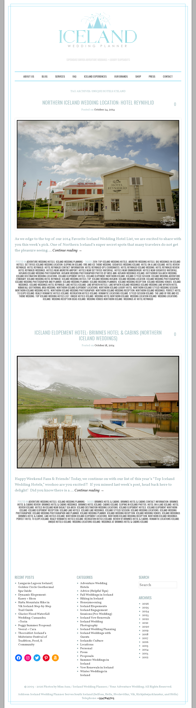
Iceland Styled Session (138, 276)
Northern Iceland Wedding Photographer (73, 290)
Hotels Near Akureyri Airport (62, 270)
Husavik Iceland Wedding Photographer (39, 273)
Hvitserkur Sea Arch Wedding (161, 273)
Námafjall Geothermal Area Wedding (37, 287)
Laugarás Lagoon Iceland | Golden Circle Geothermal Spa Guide (36, 587)
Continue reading (67, 250)
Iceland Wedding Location (132, 279)
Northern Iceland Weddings (150, 290)
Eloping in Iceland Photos (132, 504)
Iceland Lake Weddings (92, 510)
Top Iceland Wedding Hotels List (52, 296)
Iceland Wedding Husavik (105, 279)
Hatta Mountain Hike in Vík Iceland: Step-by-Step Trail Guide (34, 606)
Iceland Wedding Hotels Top (76, 279)
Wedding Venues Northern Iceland (104, 299)
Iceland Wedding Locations (145, 510)
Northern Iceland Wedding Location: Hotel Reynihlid (98, 102)
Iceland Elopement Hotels (71, 276)
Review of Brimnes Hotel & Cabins (130, 519)
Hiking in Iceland (91, 599)
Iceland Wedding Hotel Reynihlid (44, 279)
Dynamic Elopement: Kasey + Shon (32, 597)
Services (60, 76)
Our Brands (121, 76)
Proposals (87, 656)
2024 (145, 612)
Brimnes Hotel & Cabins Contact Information (144, 501)
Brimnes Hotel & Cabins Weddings (59, 504)
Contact (168, 76)
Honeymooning (90, 603)
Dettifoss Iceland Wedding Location (44, 264)
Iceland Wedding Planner (76, 282)
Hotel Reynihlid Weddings (31, 270)
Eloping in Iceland (73, 264)
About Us (28, 76)
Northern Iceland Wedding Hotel (32, 290)
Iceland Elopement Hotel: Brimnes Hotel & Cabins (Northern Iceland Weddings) (98, 335)
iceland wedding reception (132, 282)
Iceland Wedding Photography (91, 624)
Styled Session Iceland (141, 293)
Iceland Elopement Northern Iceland (106, 276)
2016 (145, 642)
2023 (145, 615)
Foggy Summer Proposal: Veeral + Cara (34, 627)
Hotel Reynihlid (35, 267)
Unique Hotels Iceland (81, 296)
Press (152, 76)
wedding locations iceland (86, 522)
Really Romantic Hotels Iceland (52, 293)
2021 (145, 623)
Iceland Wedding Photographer (162, 279)
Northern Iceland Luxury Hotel (115, 287)
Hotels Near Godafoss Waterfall (160, 270)
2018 (145, 635)
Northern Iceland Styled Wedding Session (155, 287)
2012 (145, 658)
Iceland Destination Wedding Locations (36, 276)
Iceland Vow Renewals (95, 618)
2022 (145, 619)
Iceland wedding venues (159, 282)
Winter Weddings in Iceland (93, 673)
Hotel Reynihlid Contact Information (64, 267)
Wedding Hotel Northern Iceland (112, 296)
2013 (145, 654)
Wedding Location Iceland (143, 296)
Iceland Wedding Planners (103, 282)
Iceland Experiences (95, 76)
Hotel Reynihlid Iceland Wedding (137, 267)
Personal (86, 649)
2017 (145, 638)
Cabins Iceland (110, 504)
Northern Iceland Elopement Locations (77, 287)
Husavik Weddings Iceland (131, 273)
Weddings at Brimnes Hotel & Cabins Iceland (124, 522)
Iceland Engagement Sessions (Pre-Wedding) (96, 612)
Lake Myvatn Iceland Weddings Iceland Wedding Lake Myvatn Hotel (143, 284)
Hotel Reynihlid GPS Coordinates (102, 267)
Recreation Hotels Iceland (83, 293)
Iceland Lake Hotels (70, 510)
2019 (145, 631)
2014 (145, 650)
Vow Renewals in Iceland (97, 668)
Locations (86, 645)
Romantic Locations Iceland (113, 293)
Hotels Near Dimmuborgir (128, 270)
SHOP (138, 76)
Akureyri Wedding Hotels (141, 262)
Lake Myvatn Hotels (97, 284)
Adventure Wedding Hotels (41, 262)
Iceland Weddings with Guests (95, 635)
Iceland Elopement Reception (43, 510)
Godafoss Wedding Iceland (126, 264)
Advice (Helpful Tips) (94, 591)
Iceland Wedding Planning (69, 262)
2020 (145, 627)
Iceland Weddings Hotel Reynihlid (47, 284)
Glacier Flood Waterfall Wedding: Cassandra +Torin (34, 618)
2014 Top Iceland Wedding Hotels (110, 262)
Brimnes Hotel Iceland (90, 504)
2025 (145, 608)
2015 (145, 646)
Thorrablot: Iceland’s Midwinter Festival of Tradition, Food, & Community (32, 639)
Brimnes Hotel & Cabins (107, 501)
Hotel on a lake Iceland (153, 264)
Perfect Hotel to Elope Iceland (32, 519)
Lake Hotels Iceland (76, 284)
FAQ (74, 76)
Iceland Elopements (93, 606)
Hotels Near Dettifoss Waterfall (96, 270)
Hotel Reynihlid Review (167, 267)
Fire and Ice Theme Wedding (97, 264)
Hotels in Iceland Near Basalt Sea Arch (55, 507)
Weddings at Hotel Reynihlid (138, 299)
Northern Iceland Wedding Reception (115, 290)
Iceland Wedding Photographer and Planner (38, 282)
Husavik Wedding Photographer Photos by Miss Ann (89, 273)
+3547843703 (105, 698)
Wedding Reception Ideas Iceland (69, 299)
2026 (145, 604)
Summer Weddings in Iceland (94, 662)
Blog (44, 76)
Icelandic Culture (91, 641)
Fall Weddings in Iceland (96, 595)
